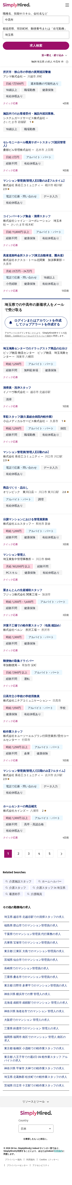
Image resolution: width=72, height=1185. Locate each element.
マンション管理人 (14, 554)
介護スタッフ (17, 887)
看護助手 (14, 894)
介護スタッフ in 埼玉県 (50, 887)
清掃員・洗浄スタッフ (17, 387)
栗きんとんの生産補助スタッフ (22, 590)
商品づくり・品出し (15, 487)
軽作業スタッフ (13, 731)
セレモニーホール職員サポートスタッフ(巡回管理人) (34, 144)
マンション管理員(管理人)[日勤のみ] (26, 452)
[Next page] (61, 854)
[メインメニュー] (67, 5)
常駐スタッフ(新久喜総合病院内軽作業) (27, 416)
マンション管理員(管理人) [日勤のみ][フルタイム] (34, 770)
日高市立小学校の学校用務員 (21, 696)
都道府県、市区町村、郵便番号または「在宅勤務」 (35, 28)
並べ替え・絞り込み (53, 55)
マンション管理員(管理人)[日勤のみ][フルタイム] (33, 180)
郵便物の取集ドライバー (18, 660)
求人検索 (36, 45)
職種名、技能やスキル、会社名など (25, 13)
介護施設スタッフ (20, 881)
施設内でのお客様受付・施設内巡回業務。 (29, 113)
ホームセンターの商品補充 (20, 806)
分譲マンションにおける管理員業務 (25, 519)
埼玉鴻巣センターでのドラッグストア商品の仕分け (35, 348)
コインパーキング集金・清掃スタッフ (27, 216)
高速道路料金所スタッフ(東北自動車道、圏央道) (33, 255)
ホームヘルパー (52, 881)
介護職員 (36, 894)
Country (23, 1120)
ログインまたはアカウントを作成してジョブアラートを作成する (38, 322)
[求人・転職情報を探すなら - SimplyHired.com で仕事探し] (16, 5)
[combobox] (36, 20)
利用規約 (58, 1151)
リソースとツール (33, 1101)
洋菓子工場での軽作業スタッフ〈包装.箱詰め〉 (33, 625)
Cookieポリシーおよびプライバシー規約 (32, 336)
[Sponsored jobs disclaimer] (67, 62)
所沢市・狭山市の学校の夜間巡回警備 (27, 72)
